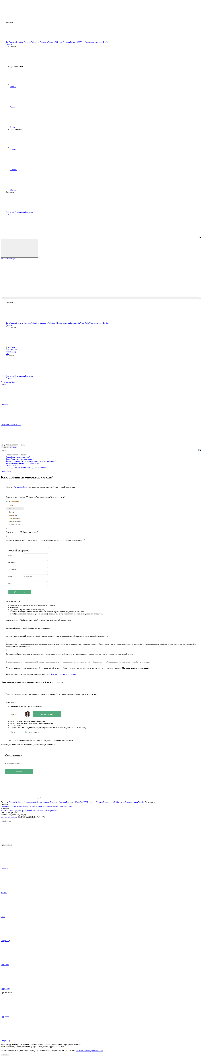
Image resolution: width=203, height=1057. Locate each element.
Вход (3, 259)
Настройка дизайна (49, 806)
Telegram (59, 323)
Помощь (9, 214)
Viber (82, 323)
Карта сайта (53, 811)
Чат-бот (106, 323)
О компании (20, 376)
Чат (7, 323)
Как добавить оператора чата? (18, 457)
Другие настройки (64, 806)
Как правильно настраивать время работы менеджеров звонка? (31, 461)
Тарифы (9, 44)
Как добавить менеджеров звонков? (20, 459)
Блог (7, 354)
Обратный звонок (16, 323)
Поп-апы (27, 323)
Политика (9, 811)
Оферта (17, 811)
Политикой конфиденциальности (89, 1051)
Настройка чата (19, 806)
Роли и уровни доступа (15, 465)
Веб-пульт (19, 802)
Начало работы (7, 806)
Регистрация (10, 259)
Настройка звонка (33, 806)
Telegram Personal (70, 323)
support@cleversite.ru (9, 817)
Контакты (29, 376)
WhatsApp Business (39, 323)
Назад (5, 447)
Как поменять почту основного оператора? (23, 463)
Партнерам (10, 376)
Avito (87, 323)
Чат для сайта (29, 802)
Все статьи (6, 471)
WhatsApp (51, 323)
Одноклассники (96, 323)
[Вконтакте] (19, 841)
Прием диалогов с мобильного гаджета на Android (26, 467)
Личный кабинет (21, 487)
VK (78, 323)
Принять (5, 1055)
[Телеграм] (54, 841)
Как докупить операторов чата (63, 674)
